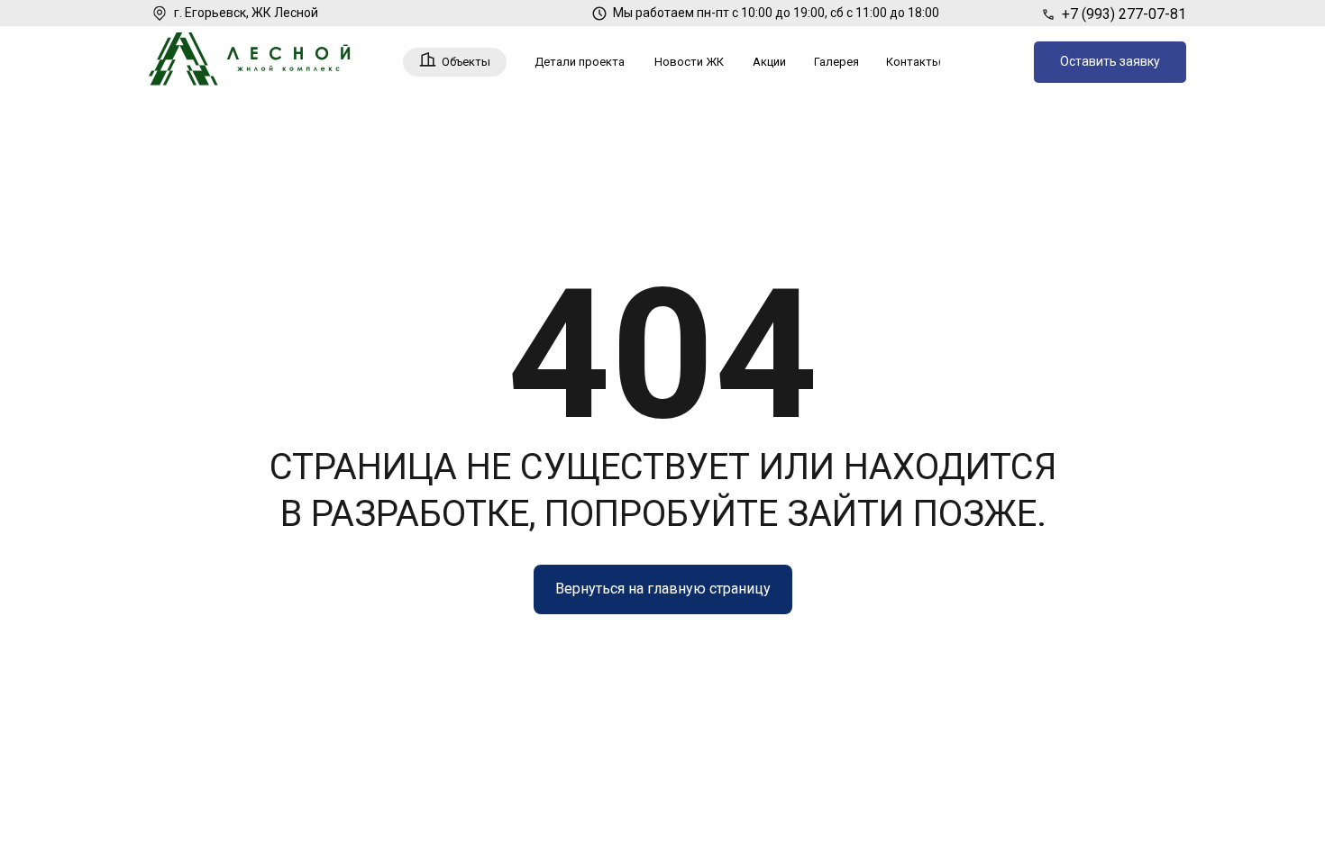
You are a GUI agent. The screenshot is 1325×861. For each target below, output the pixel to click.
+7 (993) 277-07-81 (1124, 14)
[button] (1110, 62)
